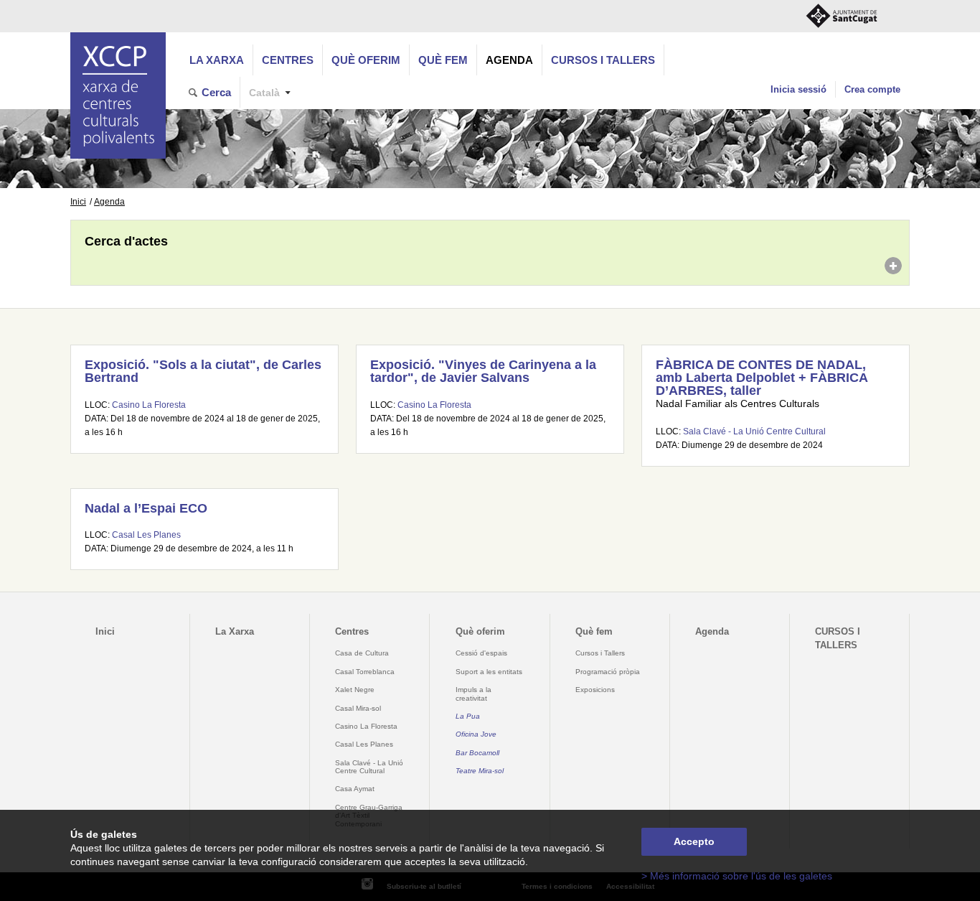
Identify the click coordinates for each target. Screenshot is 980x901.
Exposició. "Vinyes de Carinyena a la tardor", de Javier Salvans (483, 371)
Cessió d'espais (481, 653)
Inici (78, 202)
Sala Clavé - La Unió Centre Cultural (754, 431)
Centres (288, 60)
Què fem (443, 60)
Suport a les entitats (489, 672)
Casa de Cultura (362, 653)
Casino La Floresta (149, 405)
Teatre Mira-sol (480, 771)
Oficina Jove (476, 734)
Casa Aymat (354, 789)
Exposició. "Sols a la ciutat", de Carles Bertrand (203, 371)
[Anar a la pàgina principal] (118, 95)
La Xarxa (216, 60)
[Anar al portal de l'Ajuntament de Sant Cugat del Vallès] (841, 16)
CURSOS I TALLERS (603, 60)
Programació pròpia (607, 672)
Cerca (216, 92)
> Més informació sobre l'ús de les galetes (736, 876)
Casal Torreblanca (365, 672)
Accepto (694, 841)
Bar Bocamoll (477, 753)
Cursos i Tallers (600, 653)
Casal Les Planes (146, 535)
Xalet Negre (354, 690)
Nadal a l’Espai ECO (146, 508)
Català (264, 93)
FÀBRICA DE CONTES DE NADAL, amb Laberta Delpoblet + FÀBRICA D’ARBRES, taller (761, 377)
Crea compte (872, 89)
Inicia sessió (798, 89)
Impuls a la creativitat (473, 693)
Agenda (509, 60)
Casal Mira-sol (358, 708)
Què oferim (365, 60)
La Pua (468, 716)
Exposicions (595, 690)
